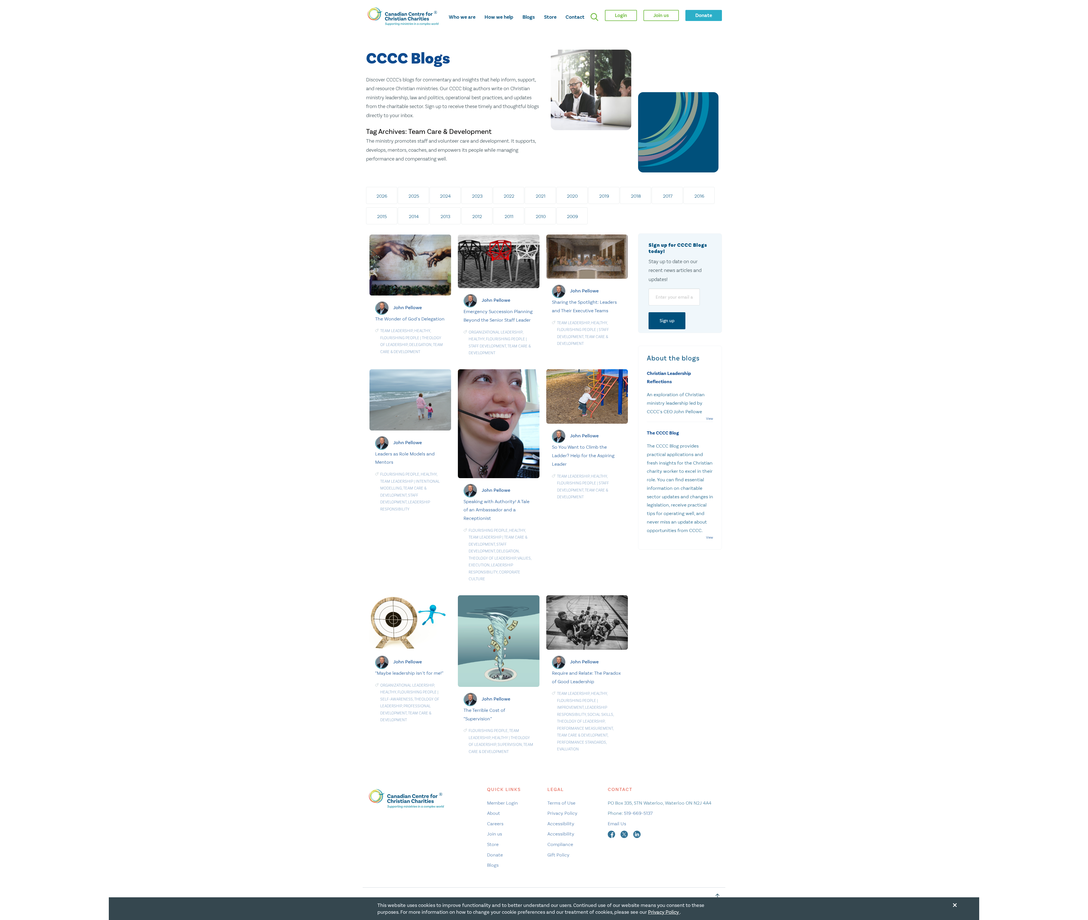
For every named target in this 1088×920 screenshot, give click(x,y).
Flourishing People (399, 337)
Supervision (510, 744)
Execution (479, 565)
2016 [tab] (699, 196)
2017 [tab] (667, 196)
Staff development (487, 346)
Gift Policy (558, 855)
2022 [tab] (509, 196)
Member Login (502, 803)
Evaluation (568, 749)
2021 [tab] (540, 196)
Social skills (600, 714)
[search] (594, 17)
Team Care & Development (582, 735)
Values (524, 558)
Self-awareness (396, 699)
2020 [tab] (572, 196)
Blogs (528, 17)
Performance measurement (585, 728)
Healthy (422, 330)
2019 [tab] (604, 196)
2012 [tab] (477, 216)
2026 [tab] (382, 196)
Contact (575, 17)
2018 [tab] (636, 196)
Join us (494, 834)
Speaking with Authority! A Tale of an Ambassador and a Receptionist (497, 510)
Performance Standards (581, 742)
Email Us (617, 823)
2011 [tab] (509, 216)
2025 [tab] (414, 196)
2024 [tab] (445, 196)
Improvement (570, 707)
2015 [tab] (382, 216)
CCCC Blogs (408, 58)
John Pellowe (407, 308)
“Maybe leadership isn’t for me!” (409, 673)
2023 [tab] (477, 196)
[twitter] (624, 834)
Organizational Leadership (495, 332)
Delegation (420, 344)
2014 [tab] (414, 216)
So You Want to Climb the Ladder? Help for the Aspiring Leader (583, 455)
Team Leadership (396, 330)
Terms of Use (561, 803)
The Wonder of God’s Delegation (410, 319)
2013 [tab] (445, 216)
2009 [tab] (572, 216)
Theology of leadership (492, 558)
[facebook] (612, 834)
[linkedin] (637, 834)
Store (550, 17)
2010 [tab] (541, 216)
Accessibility (560, 823)
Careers (495, 823)
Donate (495, 855)
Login (621, 15)
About (493, 813)
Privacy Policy (562, 813)
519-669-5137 (638, 813)
